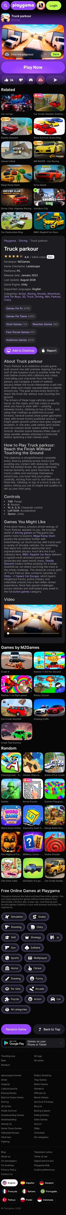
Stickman (6, 1137)
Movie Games (41, 1097)
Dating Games (41, 1115)
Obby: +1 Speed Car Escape (21, 576)
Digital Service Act (44, 1160)
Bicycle (38, 1106)
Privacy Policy (8, 1169)
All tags (38, 1056)
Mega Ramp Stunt (44, 535)
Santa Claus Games (11, 1128)
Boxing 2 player (42, 1110)
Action (22, 293)
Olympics (39, 1088)
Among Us (6, 1124)
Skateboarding (8, 1119)
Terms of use (40, 1156)
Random (5, 1064)
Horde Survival (9, 1110)
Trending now (8, 1056)
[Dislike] (20, 80)
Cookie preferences (44, 1169)
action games (21, 591)
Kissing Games (8, 1093)
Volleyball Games (10, 1132)
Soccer (38, 1124)
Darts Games (40, 1119)
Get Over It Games (43, 1101)
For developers (9, 1160)
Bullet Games (41, 1084)
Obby (37, 1128)
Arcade (41, 293)
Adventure (53, 293)
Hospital (5, 1084)
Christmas (39, 1132)
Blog (3, 1152)
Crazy (7, 299)
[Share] (55, 80)
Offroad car (40, 1093)
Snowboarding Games (12, 1115)
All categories (41, 1137)
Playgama (10, 240)
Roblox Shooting (42, 1075)
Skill (6, 296)
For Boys (15, 296)
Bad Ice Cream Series (12, 1097)
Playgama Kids (42, 1165)
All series (38, 1060)
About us (5, 1156)
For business (7, 1165)
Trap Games (40, 1079)
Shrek (4, 1079)
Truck (30, 296)
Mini (47, 296)
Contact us (6, 1174)
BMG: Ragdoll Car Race (37, 554)
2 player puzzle (9, 1088)
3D (23, 296)
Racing (31, 293)
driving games (23, 532)
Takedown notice (43, 1152)
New (3, 1060)
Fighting (5, 1141)
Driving (23, 240)
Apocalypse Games (11, 1075)
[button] (33, 1043)
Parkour (55, 296)
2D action (6, 1106)
